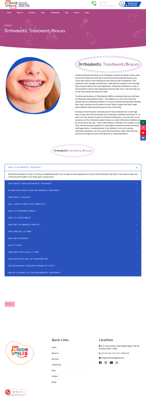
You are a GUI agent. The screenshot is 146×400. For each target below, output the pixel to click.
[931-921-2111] (8, 392)
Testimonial (56, 365)
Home (9, 13)
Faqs (54, 370)
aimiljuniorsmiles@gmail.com (112, 358)
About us (20, 13)
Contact (76, 13)
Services (32, 13)
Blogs (87, 13)
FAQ (66, 13)
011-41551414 (123, 353)
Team (43, 13)
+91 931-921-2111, (109, 353)
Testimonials (55, 13)
